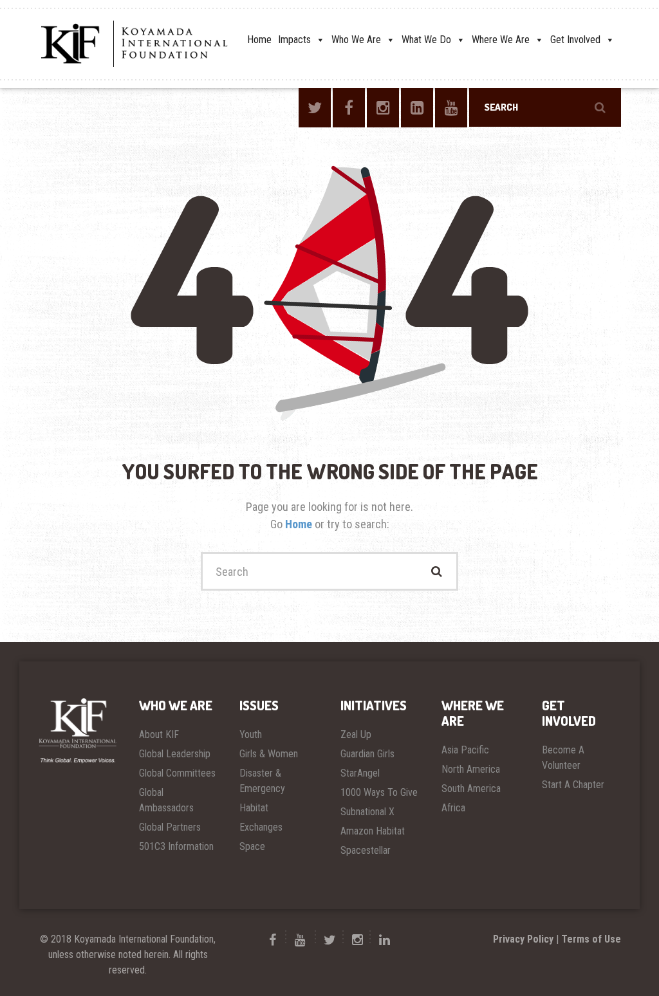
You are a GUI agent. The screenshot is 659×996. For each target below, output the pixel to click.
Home (259, 39)
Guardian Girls (367, 754)
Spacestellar (365, 850)
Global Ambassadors (166, 800)
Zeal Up (355, 734)
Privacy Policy (523, 939)
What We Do (426, 39)
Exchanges (261, 827)
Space (252, 846)
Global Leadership (174, 754)
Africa (453, 808)
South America (471, 788)
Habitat (253, 808)
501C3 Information (176, 846)
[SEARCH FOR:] (545, 107)
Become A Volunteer (563, 757)
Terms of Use (591, 939)
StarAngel (360, 773)
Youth (250, 734)
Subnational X (367, 812)
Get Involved (575, 39)
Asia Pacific (465, 750)
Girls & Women (268, 754)
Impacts (294, 39)
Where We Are (501, 39)
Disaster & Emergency (262, 781)
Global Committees (177, 773)
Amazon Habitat (372, 831)
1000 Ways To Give (379, 792)
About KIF (159, 734)
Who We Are (356, 39)
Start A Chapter (573, 785)
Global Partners (170, 827)
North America (470, 769)
